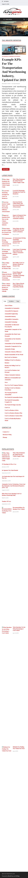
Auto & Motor (8, 305)
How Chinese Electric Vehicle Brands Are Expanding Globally (18, 285)
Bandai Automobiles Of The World (14, 354)
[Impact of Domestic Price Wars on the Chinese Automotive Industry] (7, 215)
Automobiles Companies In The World (11, 56)
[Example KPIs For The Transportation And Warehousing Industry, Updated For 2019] (14, 50)
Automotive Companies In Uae (13, 346)
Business (7, 362)
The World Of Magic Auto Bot (13, 404)
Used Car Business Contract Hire (13, 415)
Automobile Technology (11, 322)
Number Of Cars (6, 501)
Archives (11, 301)
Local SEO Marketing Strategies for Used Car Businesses (19, 192)
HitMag (17, 876)
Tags (17, 301)
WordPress (10, 876)
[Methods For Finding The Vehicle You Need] (7, 747)
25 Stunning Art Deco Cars (9, 464)
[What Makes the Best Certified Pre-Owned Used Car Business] (7, 228)
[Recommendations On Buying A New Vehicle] (7, 507)
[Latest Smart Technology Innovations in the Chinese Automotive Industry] (7, 249)
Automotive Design (10, 349)
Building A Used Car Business (13, 360)
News (6, 382)
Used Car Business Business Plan (13, 413)
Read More (5, 169)
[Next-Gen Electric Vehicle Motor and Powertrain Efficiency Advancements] (7, 202)
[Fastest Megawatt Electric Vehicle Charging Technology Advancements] (7, 272)
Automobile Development (11, 311)
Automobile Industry (10, 316)
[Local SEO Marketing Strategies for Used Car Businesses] (7, 191)
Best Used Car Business (11, 357)
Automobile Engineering (11, 313)
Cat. (5, 301)
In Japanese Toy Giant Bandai (10, 470)
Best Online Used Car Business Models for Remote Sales (18, 264)
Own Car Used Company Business (14, 385)
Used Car (7, 407)
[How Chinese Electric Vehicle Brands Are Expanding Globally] (7, 283)
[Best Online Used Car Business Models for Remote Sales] (7, 263)
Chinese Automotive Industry (12, 375)
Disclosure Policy (7, 434)
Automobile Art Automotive (12, 308)
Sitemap (5, 437)
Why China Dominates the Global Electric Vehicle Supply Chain (19, 181)
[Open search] (24, 19)
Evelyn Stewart (16, 83)
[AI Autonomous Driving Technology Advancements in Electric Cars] (7, 238)
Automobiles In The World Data (13, 343)
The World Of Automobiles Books (14, 397)
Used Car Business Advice (12, 410)
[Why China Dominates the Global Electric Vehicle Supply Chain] (7, 179)
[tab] (4, 301)
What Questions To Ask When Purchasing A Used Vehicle (19, 629)
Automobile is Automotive (11, 319)
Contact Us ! (6, 432)
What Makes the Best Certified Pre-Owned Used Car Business (18, 230)
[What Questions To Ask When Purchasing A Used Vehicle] (7, 627)
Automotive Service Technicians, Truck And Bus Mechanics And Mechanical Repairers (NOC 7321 (13, 486)
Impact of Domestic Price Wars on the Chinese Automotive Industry (19, 217)
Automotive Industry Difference (13, 351)
